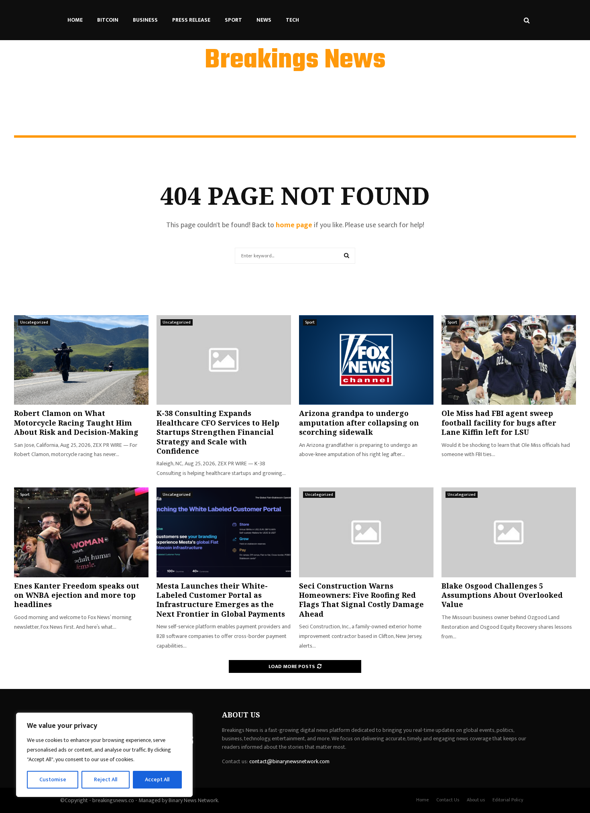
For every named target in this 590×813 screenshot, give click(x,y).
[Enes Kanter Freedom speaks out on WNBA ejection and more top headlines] (81, 532)
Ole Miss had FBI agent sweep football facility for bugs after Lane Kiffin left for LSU (498, 422)
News (263, 19)
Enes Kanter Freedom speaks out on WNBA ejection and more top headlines (76, 595)
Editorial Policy (507, 799)
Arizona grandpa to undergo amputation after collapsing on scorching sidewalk (359, 422)
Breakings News (295, 60)
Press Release (191, 19)
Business (145, 19)
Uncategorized (34, 322)
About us (476, 799)
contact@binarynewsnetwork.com (289, 761)
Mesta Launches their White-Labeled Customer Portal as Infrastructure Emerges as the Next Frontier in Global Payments (221, 600)
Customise (52, 779)
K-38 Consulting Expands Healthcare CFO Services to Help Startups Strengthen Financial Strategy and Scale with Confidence (218, 432)
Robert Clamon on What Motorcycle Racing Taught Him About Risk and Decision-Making (76, 422)
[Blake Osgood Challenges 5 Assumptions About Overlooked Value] (508, 532)
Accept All (157, 779)
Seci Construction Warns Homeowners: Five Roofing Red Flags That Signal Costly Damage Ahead (361, 600)
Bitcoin (107, 19)
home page (294, 225)
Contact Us (447, 799)
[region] (104, 755)
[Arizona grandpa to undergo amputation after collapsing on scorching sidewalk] (366, 360)
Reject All (105, 779)
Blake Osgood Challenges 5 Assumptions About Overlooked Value (502, 595)
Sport (233, 19)
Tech (292, 19)
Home (75, 19)
